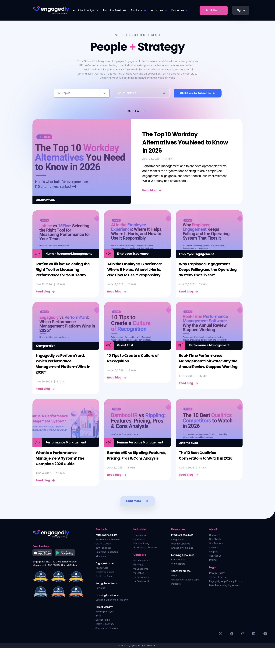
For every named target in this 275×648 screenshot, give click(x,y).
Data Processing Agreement (224, 585)
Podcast (175, 583)
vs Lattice (138, 572)
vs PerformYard (141, 577)
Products (136, 10)
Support (213, 551)
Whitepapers (178, 563)
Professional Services (145, 547)
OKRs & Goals (103, 543)
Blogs (174, 575)
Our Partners (216, 543)
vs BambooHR (141, 581)
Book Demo (213, 10)
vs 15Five (138, 564)
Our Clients (215, 539)
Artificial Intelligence (85, 10)
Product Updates (180, 543)
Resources (177, 10)
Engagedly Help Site (182, 547)
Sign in (241, 10)
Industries (157, 10)
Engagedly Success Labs (185, 579)
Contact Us (215, 555)
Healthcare (139, 539)
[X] (220, 633)
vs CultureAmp (141, 560)
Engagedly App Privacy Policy (225, 581)
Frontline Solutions (114, 10)
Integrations (177, 539)
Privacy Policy (217, 572)
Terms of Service (218, 577)
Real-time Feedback (106, 551)
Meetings (100, 556)
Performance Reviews (107, 539)
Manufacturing (141, 543)
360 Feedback (103, 547)
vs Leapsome (140, 568)
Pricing (213, 559)
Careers (213, 547)
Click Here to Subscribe (195, 93)
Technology (139, 534)
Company (214, 534)
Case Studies (178, 559)
